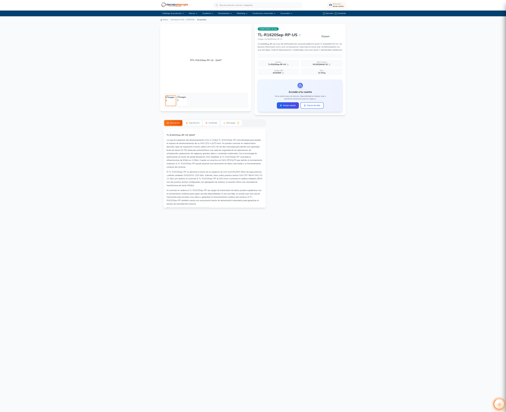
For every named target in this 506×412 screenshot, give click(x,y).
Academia (206, 13)
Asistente (342, 13)
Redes (165, 19)
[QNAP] (332, 36)
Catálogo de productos (172, 13)
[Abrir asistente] (499, 404)
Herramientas (223, 13)
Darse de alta (313, 105)
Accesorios (201, 19)
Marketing (241, 13)
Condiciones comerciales (262, 13)
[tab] (173, 123)
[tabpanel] (214, 168)
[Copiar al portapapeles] (299, 35)
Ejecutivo (330, 13)
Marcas (192, 13)
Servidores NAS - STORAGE (182, 19)
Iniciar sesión (289, 105)
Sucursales (285, 13)
